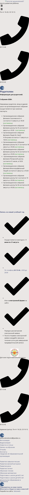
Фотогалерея (5, 440)
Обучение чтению (6, 471)
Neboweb (16, 491)
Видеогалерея (5, 442)
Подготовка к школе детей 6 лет (12, 477)
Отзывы (3, 449)
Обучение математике (8, 473)
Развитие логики (6, 468)
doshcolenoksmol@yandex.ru (10, 438)
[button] (14, 5)
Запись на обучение (7, 447)
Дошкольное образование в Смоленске (10, 480)
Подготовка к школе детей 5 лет (12, 475)
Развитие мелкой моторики (10, 464)
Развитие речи (5, 466)
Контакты (3, 452)
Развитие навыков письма (10, 461)
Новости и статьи (6, 445)
